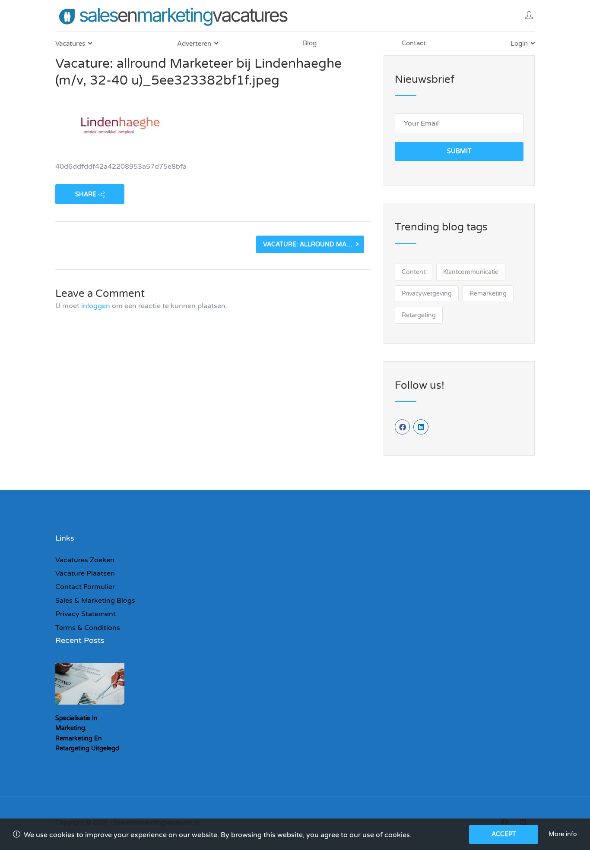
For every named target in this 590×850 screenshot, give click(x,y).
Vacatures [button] (70, 43)
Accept (504, 834)
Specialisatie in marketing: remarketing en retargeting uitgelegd (87, 733)
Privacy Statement (85, 614)
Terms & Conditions (87, 627)
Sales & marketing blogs (95, 600)
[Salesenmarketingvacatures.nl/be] (175, 15)
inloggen (95, 306)
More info (563, 834)
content (413, 272)
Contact (414, 43)
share (85, 194)
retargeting (419, 315)
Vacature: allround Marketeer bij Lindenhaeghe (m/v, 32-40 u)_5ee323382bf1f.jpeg (313, 244)
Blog (310, 43)
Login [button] (519, 43)
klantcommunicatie (470, 272)
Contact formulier (85, 586)
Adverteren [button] (194, 43)
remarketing (488, 293)
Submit (459, 151)
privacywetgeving (427, 293)
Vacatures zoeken (84, 560)
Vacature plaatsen (85, 573)
